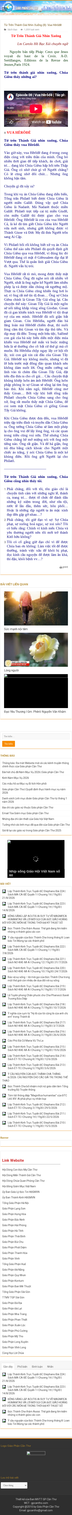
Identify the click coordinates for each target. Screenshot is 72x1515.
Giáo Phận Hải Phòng (14, 1225)
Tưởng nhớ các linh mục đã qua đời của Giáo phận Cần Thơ (36, 824)
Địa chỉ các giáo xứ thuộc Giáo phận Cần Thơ (27, 807)
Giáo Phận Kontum (13, 1280)
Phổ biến (22, 1366)
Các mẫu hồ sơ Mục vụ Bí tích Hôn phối (24, 783)
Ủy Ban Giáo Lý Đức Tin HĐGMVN (21, 1191)
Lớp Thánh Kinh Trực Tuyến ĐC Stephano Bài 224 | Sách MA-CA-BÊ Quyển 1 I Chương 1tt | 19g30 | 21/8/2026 (33, 894)
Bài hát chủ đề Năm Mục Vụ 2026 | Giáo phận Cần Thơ (33, 772)
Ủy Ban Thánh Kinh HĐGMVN (18, 1197)
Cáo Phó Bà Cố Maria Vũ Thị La (25, 1040)
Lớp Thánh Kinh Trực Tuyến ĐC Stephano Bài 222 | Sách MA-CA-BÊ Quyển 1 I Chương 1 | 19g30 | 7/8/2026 (33, 950)
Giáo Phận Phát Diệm (14, 1247)
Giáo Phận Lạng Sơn (13, 1208)
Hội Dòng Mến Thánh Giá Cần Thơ (21, 1175)
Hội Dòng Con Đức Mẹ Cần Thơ (19, 1169)
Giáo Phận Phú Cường (15, 1330)
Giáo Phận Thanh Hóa (14, 1253)
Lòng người (11, 670)
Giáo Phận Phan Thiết (14, 1319)
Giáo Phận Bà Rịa (12, 1303)
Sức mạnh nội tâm (16, 629)
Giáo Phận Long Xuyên (15, 1341)
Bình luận (37, 1366)
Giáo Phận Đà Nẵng (13, 1269)
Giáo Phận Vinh (11, 1258)
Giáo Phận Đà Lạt (12, 1308)
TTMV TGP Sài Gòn (13, 1297)
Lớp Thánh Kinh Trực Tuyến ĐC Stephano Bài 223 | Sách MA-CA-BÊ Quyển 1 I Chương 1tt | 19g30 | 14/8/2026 (33, 907)
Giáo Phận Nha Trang (14, 1314)
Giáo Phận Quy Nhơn (14, 1275)
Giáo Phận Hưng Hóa (14, 1214)
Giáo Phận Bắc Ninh (13, 1219)
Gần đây (8, 1366)
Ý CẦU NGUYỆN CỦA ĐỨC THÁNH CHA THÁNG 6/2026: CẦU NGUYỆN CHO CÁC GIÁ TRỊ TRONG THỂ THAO (35, 1077)
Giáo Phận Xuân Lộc (13, 1325)
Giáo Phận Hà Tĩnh (12, 1230)
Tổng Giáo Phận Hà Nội (15, 1203)
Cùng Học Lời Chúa (13, 1353)
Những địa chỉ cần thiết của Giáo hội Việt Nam (28, 818)
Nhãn (50, 1366)
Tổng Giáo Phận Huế (14, 1264)
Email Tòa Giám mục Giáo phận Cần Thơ (25, 813)
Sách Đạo (12, 29)
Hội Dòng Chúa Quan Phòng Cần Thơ (23, 1180)
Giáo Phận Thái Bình (13, 1236)
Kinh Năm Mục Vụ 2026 (15, 777)
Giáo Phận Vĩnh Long (14, 1347)
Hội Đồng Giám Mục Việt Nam (19, 1186)
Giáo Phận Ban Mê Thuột (16, 1286)
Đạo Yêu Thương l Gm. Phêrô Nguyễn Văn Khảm (35, 711)
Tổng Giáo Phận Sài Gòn (16, 1291)
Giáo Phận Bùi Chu (12, 1241)
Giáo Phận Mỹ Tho (12, 1336)
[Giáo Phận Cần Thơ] (36, 8)
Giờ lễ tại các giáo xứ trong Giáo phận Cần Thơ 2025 (31, 830)
